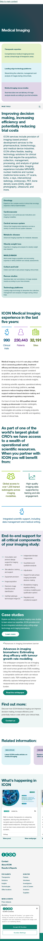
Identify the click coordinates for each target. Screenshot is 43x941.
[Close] (37, 908)
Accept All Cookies (20, 927)
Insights (4, 883)
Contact (5, 861)
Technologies (6, 886)
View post (7, 838)
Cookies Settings (20, 932)
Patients (25, 877)
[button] (21, 106)
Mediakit (4, 905)
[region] (20, 922)
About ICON (7, 864)
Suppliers (26, 893)
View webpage (30, 838)
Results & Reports (9, 868)
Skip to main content (9, 1)
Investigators (27, 883)
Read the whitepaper (15, 692)
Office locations (6, 890)
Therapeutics (6, 877)
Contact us (10, 720)
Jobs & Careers (28, 886)
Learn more (10, 634)
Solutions (5, 880)
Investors (26, 890)
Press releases (6, 902)
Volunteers (26, 880)
